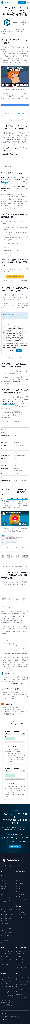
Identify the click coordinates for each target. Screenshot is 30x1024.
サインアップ (21, 2)
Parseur (3, 177)
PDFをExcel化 (19, 962)
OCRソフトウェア (5, 962)
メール (10, 177)
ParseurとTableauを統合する (15, 277)
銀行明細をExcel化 (20, 951)
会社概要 (3, 881)
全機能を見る (4, 965)
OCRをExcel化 (19, 959)
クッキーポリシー (20, 918)
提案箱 (3, 889)
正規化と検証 (4, 956)
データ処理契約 (20, 912)
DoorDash (11, 404)
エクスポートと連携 (6, 959)
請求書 (18, 881)
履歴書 (18, 886)
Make (23, 186)
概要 (2, 875)
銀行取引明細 (19, 883)
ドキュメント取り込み (6, 951)
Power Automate (5, 188)
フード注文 (19, 889)
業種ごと (20, 303)
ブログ (3, 891)
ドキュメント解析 (5, 954)
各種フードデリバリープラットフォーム (14, 401)
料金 (2, 878)
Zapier (18, 186)
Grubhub (5, 404)
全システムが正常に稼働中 (8, 901)
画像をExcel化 (19, 965)
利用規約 (18, 909)
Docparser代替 (19, 989)
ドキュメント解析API (6, 933)
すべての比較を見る (21, 997)
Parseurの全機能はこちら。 (17, 683)
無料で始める (14, 846)
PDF (14, 177)
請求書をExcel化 (20, 954)
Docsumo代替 (19, 994)
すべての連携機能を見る (7, 1005)
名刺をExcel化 (19, 956)
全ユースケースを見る (22, 899)
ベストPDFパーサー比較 (22, 982)
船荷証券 (18, 891)
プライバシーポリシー (22, 915)
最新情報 (3, 894)
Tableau (8, 140)
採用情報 (3, 886)
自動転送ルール (17, 381)
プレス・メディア (5, 897)
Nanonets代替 (19, 992)
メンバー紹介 (4, 883)
